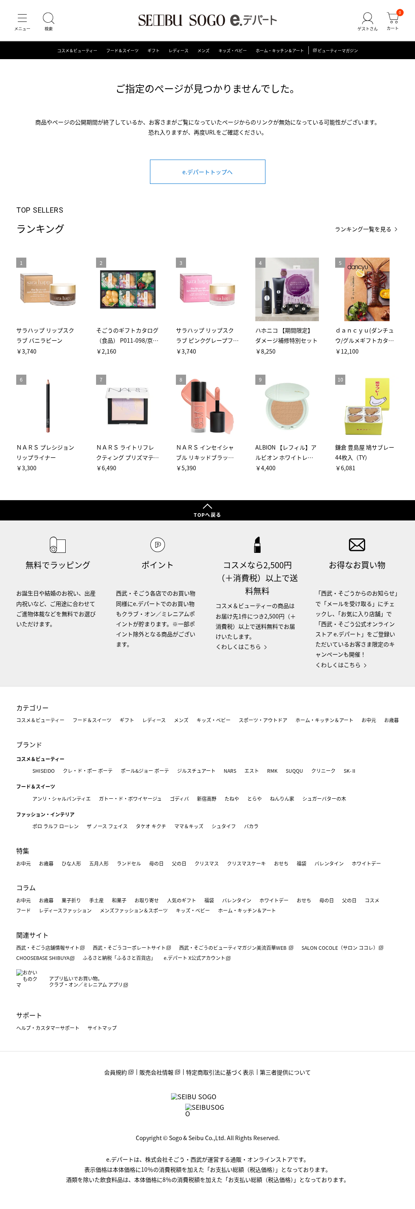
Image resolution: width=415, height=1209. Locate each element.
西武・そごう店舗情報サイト (47, 947)
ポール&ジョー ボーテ (145, 770)
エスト (251, 770)
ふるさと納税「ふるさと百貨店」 (119, 957)
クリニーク (323, 770)
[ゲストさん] (367, 22)
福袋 (301, 863)
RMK (272, 770)
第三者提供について (285, 1072)
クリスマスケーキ (246, 863)
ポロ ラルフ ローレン (55, 826)
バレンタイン (329, 863)
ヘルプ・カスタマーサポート (47, 1027)
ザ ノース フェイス (107, 826)
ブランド (29, 744)
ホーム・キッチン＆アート (280, 50)
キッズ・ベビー (232, 50)
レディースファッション (65, 910)
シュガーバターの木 (324, 798)
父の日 (179, 863)
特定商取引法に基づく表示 (220, 1072)
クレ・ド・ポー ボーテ (88, 770)
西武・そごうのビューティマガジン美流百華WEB (233, 947)
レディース (178, 50)
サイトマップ (102, 1027)
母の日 (156, 863)
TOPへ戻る (207, 514)
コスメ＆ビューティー (77, 50)
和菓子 (119, 900)
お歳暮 (391, 719)
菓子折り (71, 900)
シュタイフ (224, 826)
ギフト (154, 50)
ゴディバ (179, 798)
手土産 (96, 900)
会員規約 (115, 1072)
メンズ (203, 50)
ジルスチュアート (196, 770)
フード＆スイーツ (122, 50)
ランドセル (129, 863)
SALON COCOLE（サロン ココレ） (340, 947)
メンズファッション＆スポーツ (134, 910)
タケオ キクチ (151, 826)
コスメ (372, 900)
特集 (22, 850)
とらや (254, 798)
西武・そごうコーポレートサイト (129, 947)
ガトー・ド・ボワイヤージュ (130, 798)
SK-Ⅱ (350, 770)
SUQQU (294, 770)
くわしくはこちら (238, 646)
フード (23, 910)
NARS (230, 770)
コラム (26, 887)
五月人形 (99, 863)
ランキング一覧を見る (363, 229)
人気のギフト (181, 900)
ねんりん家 (282, 798)
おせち (281, 863)
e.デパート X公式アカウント (194, 957)
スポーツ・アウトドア (263, 719)
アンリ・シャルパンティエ (61, 798)
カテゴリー (32, 707)
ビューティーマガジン (338, 50)
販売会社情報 (156, 1072)
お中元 (369, 719)
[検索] (48, 22)
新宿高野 (206, 798)
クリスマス (207, 863)
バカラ (251, 826)
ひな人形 (71, 863)
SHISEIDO (43, 770)
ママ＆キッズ (188, 826)
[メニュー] (22, 22)
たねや (232, 798)
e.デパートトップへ (207, 172)
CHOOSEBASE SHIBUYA (42, 957)
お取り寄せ (147, 900)
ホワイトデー (366, 863)
